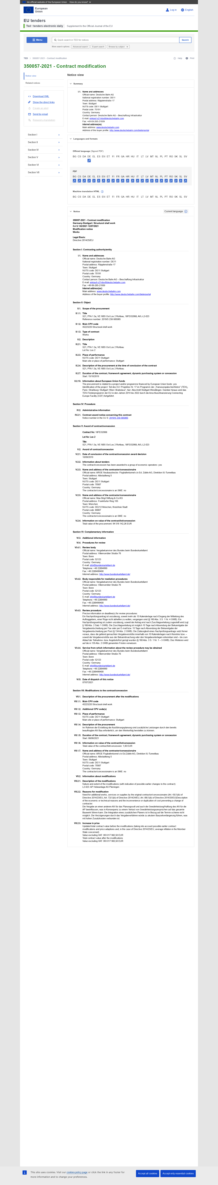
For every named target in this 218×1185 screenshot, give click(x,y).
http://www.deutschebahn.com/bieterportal (129, 130)
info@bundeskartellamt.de (102, 565)
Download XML (41, 96)
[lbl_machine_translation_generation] (102, 191)
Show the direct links (44, 102)
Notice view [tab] (31, 76)
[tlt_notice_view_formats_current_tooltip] (185, 211)
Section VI (33, 165)
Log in (173, 10)
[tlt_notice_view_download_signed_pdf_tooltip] (89, 160)
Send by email (40, 114)
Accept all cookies (147, 1173)
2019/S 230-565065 (118, 418)
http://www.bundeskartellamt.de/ (114, 574)
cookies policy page (77, 1172)
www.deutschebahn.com (107, 127)
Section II (33, 142)
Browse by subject (117, 47)
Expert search (98, 47)
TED (26, 58)
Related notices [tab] (33, 83)
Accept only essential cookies (178, 1173)
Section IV (33, 150)
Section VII (33, 172)
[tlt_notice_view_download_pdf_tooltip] (74, 180)
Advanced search (80, 47)
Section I (32, 134)
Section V (33, 157)
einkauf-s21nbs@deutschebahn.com (107, 118)
